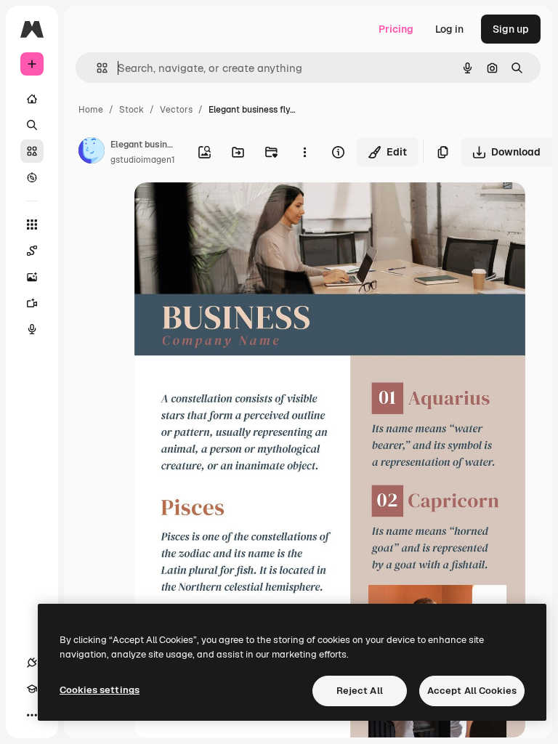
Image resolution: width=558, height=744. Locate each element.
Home (90, 110)
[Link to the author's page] (91, 152)
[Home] (32, 98)
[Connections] (32, 662)
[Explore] (32, 177)
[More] (32, 715)
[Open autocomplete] (96, 67)
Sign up (511, 29)
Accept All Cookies (472, 690)
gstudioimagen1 (142, 160)
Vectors (176, 110)
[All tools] (32, 224)
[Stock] (32, 151)
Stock (131, 110)
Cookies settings (100, 690)
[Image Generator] (32, 276)
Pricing (396, 29)
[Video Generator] (32, 303)
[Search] (32, 125)
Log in (449, 29)
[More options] (304, 151)
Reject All (359, 690)
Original (227, 210)
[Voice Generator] (32, 329)
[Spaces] (32, 250)
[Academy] (32, 688)
